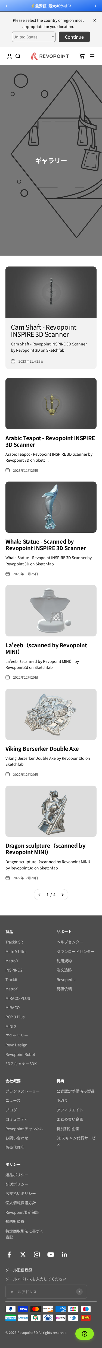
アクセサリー (16, 1035)
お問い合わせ (16, 1138)
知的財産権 (14, 1221)
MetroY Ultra (16, 951)
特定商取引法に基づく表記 (24, 1234)
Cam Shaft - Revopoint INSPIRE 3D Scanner (43, 330)
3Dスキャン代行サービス (76, 1141)
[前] (6, 6)
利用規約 (64, 960)
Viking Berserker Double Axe (42, 748)
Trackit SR (14, 942)
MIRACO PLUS (17, 998)
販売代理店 (14, 1147)
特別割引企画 (68, 1128)
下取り (62, 1100)
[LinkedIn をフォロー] (64, 1254)
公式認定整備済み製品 (76, 1091)
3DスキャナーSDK (21, 1063)
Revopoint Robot (20, 1054)
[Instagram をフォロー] (37, 1254)
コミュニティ (16, 1119)
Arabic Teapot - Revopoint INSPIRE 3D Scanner (50, 441)
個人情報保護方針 (20, 1202)
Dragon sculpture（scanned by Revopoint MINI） (45, 848)
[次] (96, 6)
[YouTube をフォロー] (50, 1254)
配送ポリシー (16, 1184)
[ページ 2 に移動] (62, 894)
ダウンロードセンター (76, 951)
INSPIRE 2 (14, 970)
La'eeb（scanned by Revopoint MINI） (46, 648)
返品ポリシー (16, 1174)
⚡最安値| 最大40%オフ (51, 5)
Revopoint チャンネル (24, 1128)
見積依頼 (64, 988)
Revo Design (16, 1044)
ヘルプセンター (70, 942)
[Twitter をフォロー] (23, 1254)
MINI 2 (10, 1026)
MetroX (11, 988)
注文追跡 (64, 970)
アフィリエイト (70, 1110)
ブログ (11, 1110)
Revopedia (66, 979)
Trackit (11, 979)
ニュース (12, 1100)
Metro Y (11, 960)
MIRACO (12, 1007)
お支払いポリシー (20, 1193)
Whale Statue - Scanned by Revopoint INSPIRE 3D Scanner (45, 544)
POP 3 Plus (15, 1016)
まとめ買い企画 (70, 1119)
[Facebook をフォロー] (9, 1254)
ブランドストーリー (22, 1091)
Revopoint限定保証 (22, 1212)
